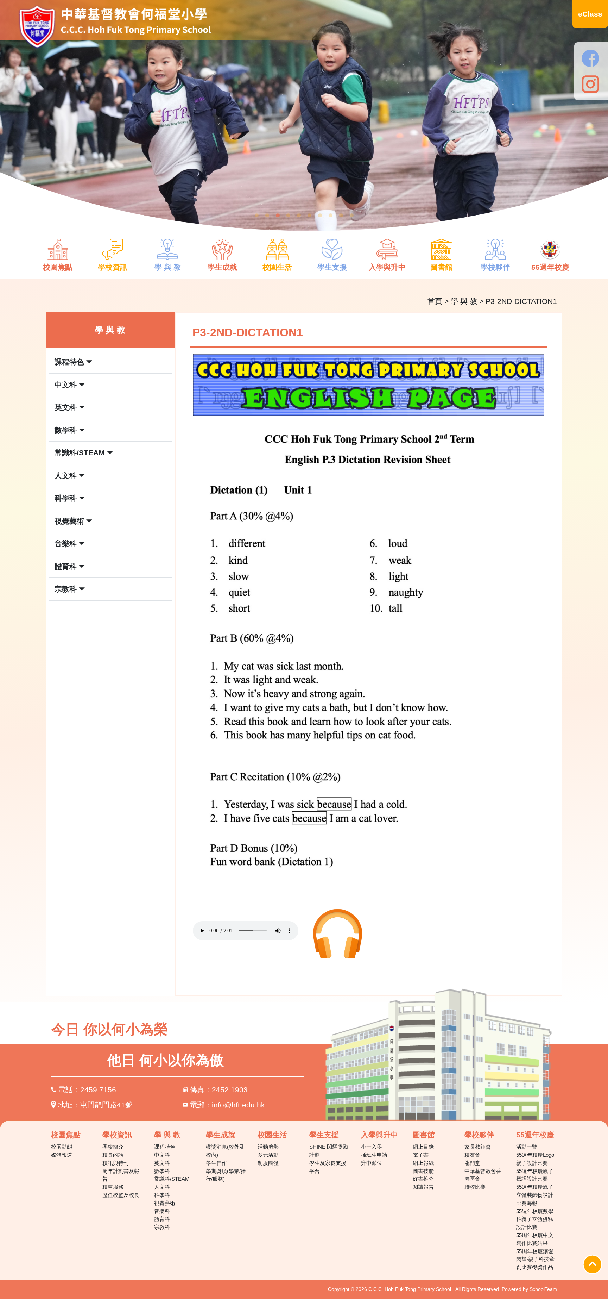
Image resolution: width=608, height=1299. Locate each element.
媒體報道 (61, 1155)
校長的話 (113, 1155)
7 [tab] (319, 215)
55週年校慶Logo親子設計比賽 (535, 1159)
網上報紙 (423, 1163)
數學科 (162, 1171)
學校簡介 (113, 1147)
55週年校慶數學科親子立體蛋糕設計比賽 (534, 1219)
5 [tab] (298, 215)
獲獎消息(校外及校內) (225, 1151)
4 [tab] (288, 215)
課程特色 (164, 1147)
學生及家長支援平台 (327, 1167)
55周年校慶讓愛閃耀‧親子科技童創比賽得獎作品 (535, 1259)
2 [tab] (267, 215)
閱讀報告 (423, 1187)
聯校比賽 (475, 1187)
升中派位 (371, 1163)
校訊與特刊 (115, 1163)
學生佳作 (216, 1163)
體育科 (162, 1219)
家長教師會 (477, 1147)
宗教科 (162, 1227)
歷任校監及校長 (120, 1195)
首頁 (435, 301)
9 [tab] (340, 215)
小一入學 (371, 1147)
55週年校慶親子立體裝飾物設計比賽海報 (534, 1195)
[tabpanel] (304, 121)
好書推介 (423, 1179)
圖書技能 (423, 1171)
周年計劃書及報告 (120, 1175)
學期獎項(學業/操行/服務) (226, 1175)
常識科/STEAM (172, 1179)
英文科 (162, 1163)
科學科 (162, 1195)
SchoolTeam (543, 1289)
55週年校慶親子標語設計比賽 (534, 1175)
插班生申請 (374, 1155)
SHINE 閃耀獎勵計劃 (328, 1151)
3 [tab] (277, 215)
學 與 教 (464, 301)
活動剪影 (268, 1147)
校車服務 (113, 1187)
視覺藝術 (164, 1203)
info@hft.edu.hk (238, 1105)
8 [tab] (330, 215)
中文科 (162, 1155)
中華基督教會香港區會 (482, 1175)
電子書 (421, 1155)
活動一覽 (526, 1147)
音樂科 (162, 1211)
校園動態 (61, 1147)
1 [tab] (256, 215)
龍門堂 (472, 1163)
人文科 (162, 1187)
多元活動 (268, 1155)
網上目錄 (423, 1147)
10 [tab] (351, 215)
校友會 (472, 1155)
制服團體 (268, 1163)
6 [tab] (309, 215)
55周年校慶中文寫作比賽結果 (534, 1239)
